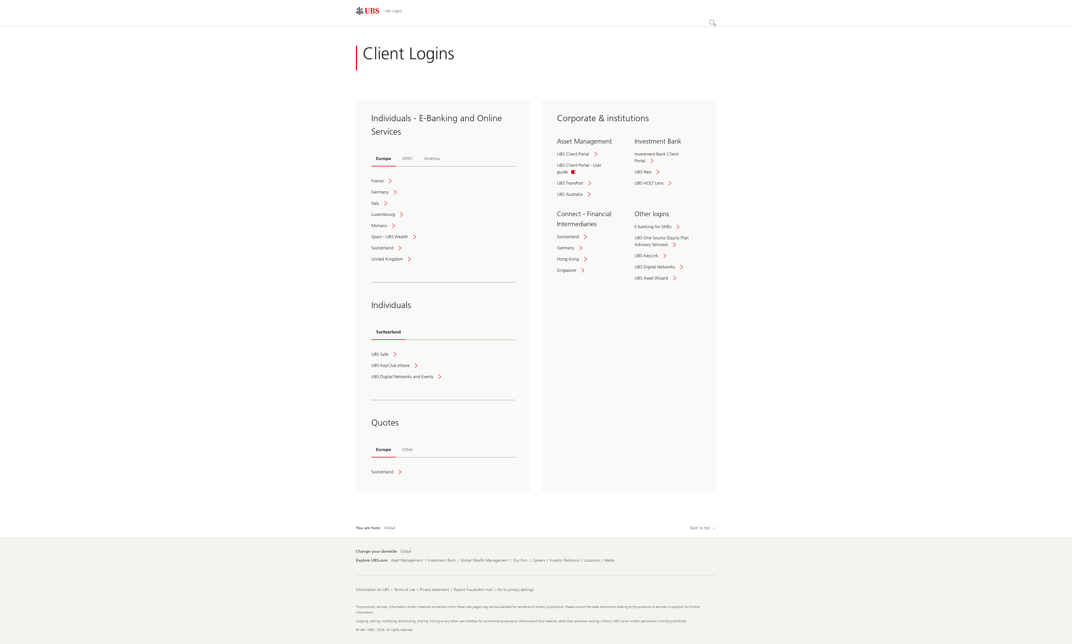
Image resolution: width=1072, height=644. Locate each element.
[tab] (383, 159)
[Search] (712, 23)
